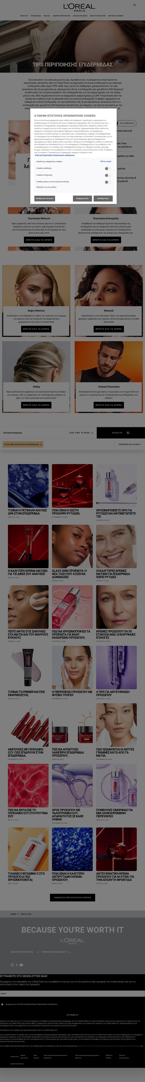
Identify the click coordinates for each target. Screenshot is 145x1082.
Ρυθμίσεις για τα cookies (46, 187)
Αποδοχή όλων (103, 198)
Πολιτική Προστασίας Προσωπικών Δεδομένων (55, 155)
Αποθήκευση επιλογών (45, 198)
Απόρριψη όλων (82, 198)
